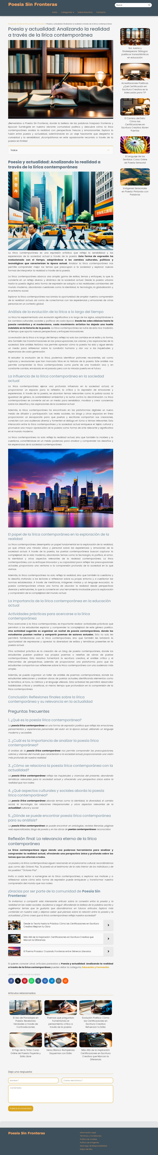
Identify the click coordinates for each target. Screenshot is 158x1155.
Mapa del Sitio (86, 1149)
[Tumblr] (38, 981)
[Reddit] (65, 981)
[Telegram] (52, 981)
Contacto (101, 12)
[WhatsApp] (31, 981)
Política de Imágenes (89, 1142)
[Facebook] (11, 981)
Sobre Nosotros (85, 12)
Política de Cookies (88, 1139)
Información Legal (88, 1132)
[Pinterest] (25, 981)
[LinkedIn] (45, 981)
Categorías (66, 12)
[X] (18, 981)
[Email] (59, 981)
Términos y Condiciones (90, 1136)
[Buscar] (149, 5)
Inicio (54, 12)
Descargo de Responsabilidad (93, 1146)
